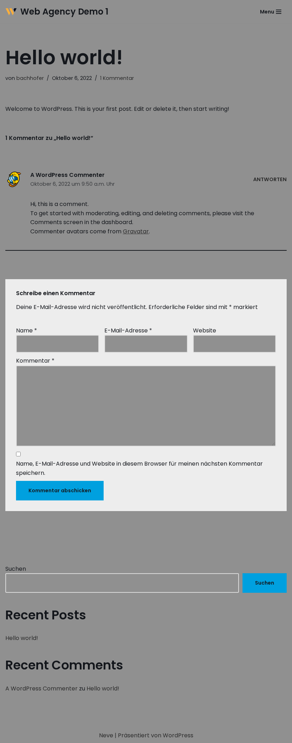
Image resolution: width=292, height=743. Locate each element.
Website (204, 330)
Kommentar (35, 361)
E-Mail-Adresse (128, 330)
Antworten (270, 179)
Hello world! (21, 638)
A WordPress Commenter (67, 175)
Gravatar (136, 231)
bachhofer (30, 78)
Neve (106, 735)
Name (26, 330)
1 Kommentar (117, 78)
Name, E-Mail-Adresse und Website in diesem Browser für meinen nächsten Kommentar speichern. (139, 468)
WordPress (178, 735)
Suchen (15, 569)
